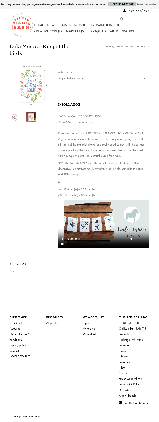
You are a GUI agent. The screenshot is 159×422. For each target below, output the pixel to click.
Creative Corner (48, 31)
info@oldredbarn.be (137, 403)
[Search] (120, 19)
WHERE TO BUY (20, 356)
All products (53, 323)
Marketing (75, 31)
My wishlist (89, 334)
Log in (86, 323)
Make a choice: (66, 72)
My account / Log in (138, 11)
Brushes (80, 25)
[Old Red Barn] (21, 25)
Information (69, 105)
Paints (65, 25)
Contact (14, 351)
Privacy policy (18, 345)
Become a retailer (103, 31)
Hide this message (122, 4)
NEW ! (51, 25)
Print (12, 271)
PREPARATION (101, 25)
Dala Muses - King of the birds (132, 46)
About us (15, 328)
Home (39, 25)
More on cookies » (147, 4)
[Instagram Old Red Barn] (83, 300)
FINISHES (122, 25)
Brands (127, 31)
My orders (88, 328)
